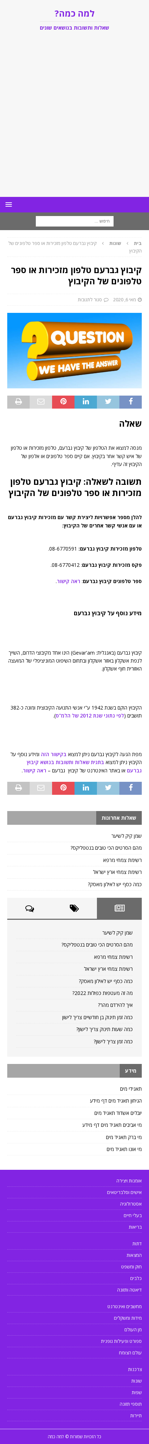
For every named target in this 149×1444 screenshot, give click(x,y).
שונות (136, 1381)
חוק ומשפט (131, 1266)
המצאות (134, 1255)
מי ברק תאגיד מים (124, 1137)
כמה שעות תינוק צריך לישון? (104, 1029)
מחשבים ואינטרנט (124, 1306)
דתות (137, 1243)
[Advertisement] (74, 118)
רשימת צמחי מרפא (122, 860)
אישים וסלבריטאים (124, 1192)
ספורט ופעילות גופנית (121, 1341)
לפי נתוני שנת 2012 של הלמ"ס (90, 715)
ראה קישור (68, 581)
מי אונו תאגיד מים (124, 1149)
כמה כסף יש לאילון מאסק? (115, 884)
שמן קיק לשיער (126, 835)
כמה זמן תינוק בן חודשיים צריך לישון (97, 1017)
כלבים (136, 1278)
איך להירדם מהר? (115, 1004)
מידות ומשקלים (128, 1318)
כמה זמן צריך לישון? (113, 1041)
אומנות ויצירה (129, 1180)
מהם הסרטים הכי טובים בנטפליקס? (106, 847)
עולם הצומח (130, 1352)
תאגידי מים (131, 1088)
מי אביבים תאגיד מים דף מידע (112, 1124)
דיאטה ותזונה (129, 1289)
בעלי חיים (133, 1215)
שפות (137, 1392)
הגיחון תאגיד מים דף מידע (116, 1100)
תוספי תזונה (131, 1404)
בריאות (135, 1227)
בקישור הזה (54, 754)
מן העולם (133, 1329)
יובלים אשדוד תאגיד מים (118, 1112)
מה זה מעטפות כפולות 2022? (102, 993)
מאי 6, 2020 (124, 299)
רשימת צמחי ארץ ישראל (117, 871)
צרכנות (135, 1369)
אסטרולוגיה (131, 1204)
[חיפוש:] (75, 220)
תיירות (136, 1415)
